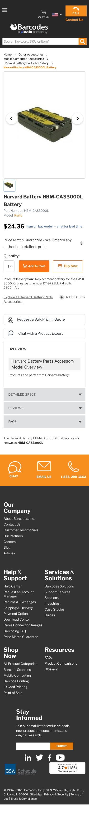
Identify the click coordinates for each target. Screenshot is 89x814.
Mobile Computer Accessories (24, 59)
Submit (61, 746)
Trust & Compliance (24, 798)
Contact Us (74, 20)
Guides (50, 615)
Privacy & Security (56, 794)
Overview (17, 349)
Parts (18, 215)
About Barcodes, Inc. (19, 519)
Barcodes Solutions (59, 586)
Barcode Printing (16, 681)
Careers (10, 542)
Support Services (57, 592)
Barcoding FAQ (15, 631)
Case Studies (55, 609)
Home (8, 54)
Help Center (13, 586)
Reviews (15, 408)
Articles (9, 553)
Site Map (36, 794)
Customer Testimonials (21, 530)
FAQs (12, 422)
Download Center (17, 619)
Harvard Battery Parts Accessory (26, 63)
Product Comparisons (61, 663)
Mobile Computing (17, 675)
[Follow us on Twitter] (39, 759)
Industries (52, 603)
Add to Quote (75, 297)
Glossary (51, 669)
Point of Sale (13, 693)
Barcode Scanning (17, 670)
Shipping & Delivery (18, 608)
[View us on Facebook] (49, 759)
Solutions (52, 598)
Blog (7, 547)
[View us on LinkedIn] (28, 759)
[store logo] (29, 28)
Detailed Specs (22, 394)
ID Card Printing (15, 687)
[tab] (44, 346)
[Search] (82, 41)
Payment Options (16, 614)
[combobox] (44, 41)
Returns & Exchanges (20, 602)
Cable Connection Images (23, 625)
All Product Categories (20, 664)
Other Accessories (31, 54)
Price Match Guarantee (21, 637)
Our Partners (13, 536)
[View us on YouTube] (60, 759)
